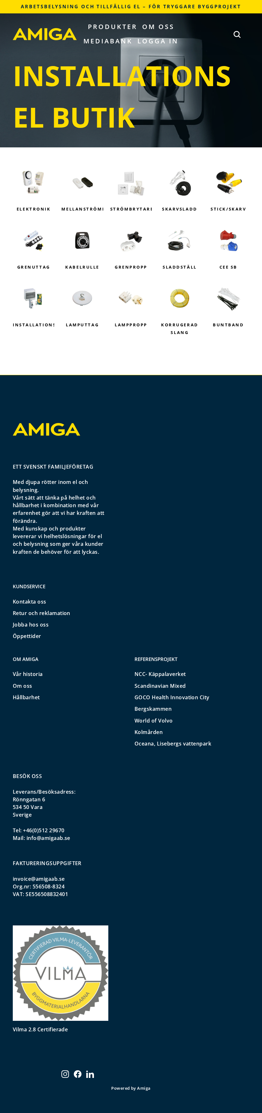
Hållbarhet (26, 697)
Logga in (158, 41)
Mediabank (108, 41)
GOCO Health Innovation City (172, 697)
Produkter (112, 26)
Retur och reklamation (41, 613)
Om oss (158, 26)
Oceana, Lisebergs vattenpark (173, 743)
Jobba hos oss (31, 624)
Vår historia (28, 674)
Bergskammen (153, 708)
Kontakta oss (29, 601)
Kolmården (149, 732)
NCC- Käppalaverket (160, 674)
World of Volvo (154, 720)
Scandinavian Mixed (160, 685)
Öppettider (27, 636)
